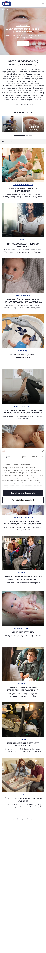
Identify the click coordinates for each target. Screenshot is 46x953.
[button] (9, 142)
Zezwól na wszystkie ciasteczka (23, 493)
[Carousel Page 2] (27, 135)
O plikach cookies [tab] (37, 457)
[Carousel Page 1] (17, 49)
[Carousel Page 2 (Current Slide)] (25, 49)
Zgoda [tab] (7, 457)
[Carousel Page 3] (30, 135)
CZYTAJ (23, 44)
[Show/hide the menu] (43, 4)
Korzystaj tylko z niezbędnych (23, 500)
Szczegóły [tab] (21, 457)
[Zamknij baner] (43, 451)
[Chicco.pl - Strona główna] (6, 3)
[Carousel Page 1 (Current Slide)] (19, 135)
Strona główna (6, 9)
